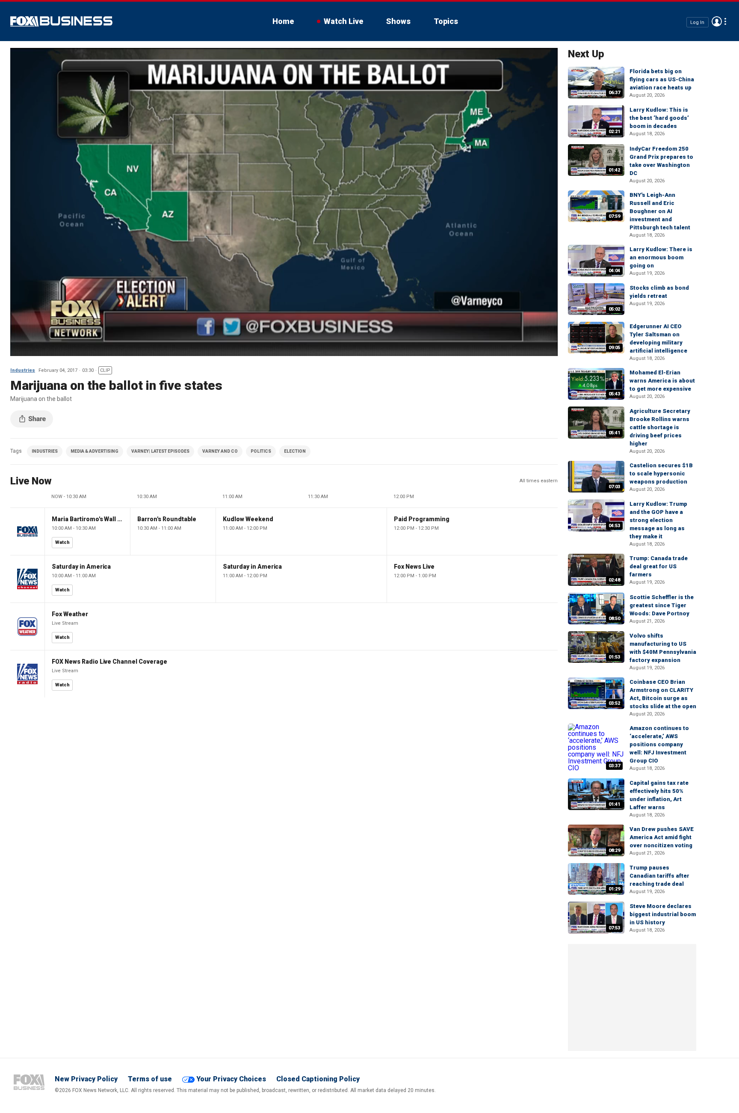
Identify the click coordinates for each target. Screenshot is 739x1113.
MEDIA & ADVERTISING (94, 451)
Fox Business (61, 21)
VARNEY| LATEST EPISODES (160, 451)
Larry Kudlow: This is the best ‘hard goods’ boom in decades (659, 118)
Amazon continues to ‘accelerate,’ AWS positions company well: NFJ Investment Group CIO (659, 744)
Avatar (717, 21)
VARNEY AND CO (220, 451)
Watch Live (343, 21)
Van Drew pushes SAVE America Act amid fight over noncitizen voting (662, 837)
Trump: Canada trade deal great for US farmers (659, 566)
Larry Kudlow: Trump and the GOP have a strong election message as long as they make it (658, 520)
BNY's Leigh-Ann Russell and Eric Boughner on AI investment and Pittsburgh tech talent (660, 211)
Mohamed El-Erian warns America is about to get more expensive (662, 380)
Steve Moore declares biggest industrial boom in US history (663, 914)
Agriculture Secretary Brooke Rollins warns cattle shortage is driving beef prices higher (660, 427)
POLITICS (261, 451)
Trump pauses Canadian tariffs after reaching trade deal (659, 875)
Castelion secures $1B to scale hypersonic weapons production (661, 473)
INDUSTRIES (45, 451)
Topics (446, 21)
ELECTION (295, 451)
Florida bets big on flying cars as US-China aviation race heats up (662, 79)
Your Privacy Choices (231, 1079)
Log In (697, 22)
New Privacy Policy (86, 1079)
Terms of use (150, 1079)
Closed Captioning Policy (318, 1079)
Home (283, 21)
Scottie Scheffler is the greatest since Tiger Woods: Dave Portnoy (662, 605)
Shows (398, 21)
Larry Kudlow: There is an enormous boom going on (661, 257)
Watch (62, 542)
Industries (22, 370)
